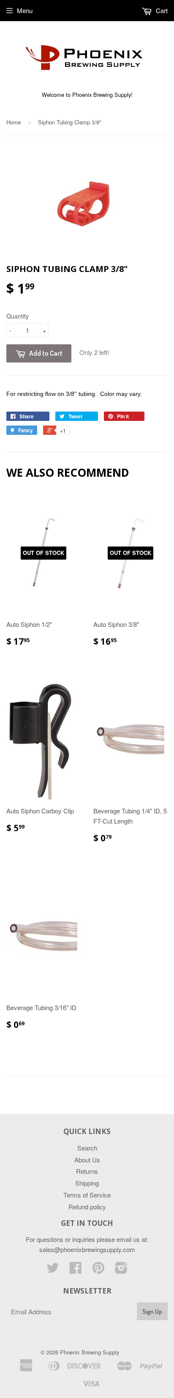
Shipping (87, 1182)
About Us (87, 1159)
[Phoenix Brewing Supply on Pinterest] (98, 1270)
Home (13, 122)
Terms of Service (87, 1194)
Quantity (17, 316)
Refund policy (87, 1206)
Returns (87, 1171)
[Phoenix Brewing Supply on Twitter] (52, 1270)
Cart (161, 10)
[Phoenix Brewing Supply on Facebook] (75, 1270)
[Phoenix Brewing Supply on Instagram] (121, 1270)
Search (87, 1147)
